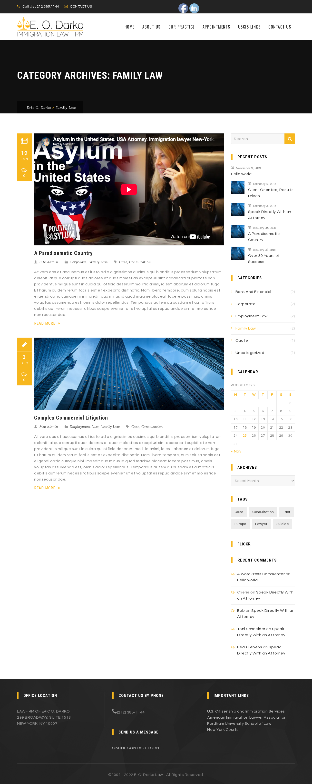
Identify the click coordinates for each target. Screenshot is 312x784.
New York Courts (223, 730)
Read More (45, 323)
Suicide (282, 524)
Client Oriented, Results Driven (271, 193)
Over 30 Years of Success (264, 259)
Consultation (140, 262)
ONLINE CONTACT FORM (135, 748)
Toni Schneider (251, 629)
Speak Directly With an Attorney (269, 215)
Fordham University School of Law (239, 723)
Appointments (216, 27)
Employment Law (84, 426)
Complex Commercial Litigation (71, 418)
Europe (240, 524)
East (286, 512)
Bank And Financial (253, 292)
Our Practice (181, 27)
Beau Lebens (249, 647)
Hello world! (242, 174)
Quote (241, 340)
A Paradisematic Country (63, 253)
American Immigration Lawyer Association (247, 717)
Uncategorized (249, 353)
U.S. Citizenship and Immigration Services (246, 711)
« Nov (236, 451)
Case (123, 262)
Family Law (98, 262)
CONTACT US (81, 6)
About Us (151, 27)
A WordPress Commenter (261, 574)
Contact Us (279, 27)
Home (130, 27)
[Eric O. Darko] (50, 26)
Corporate (78, 262)
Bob (241, 611)
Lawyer (261, 524)
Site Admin (48, 262)
